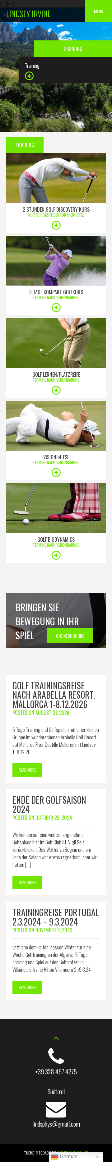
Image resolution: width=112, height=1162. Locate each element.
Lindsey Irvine (28, 13)
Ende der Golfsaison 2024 (49, 804)
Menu (98, 11)
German (67, 1156)
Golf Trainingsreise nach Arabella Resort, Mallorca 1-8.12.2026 (53, 694)
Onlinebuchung (70, 635)
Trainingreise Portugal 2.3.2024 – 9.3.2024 (55, 917)
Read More (27, 770)
